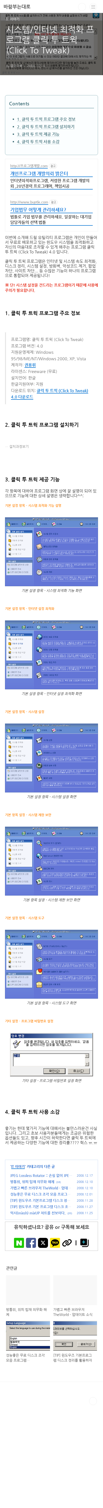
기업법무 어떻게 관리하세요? (38, 209)
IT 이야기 (18, 1166)
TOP (93, 1401)
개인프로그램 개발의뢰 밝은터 (39, 173)
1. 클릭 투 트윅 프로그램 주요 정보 (46, 119)
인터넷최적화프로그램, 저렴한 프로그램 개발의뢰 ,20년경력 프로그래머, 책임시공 (50, 183)
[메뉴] (93, 6)
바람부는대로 (17, 6)
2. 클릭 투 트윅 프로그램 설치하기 (45, 126)
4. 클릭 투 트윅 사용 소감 (38, 141)
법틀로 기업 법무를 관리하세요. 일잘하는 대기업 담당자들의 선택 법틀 (51, 219)
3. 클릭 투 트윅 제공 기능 (38, 134)
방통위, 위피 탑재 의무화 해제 (32, 1182)
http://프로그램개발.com (29, 166)
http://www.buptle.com (29, 202)
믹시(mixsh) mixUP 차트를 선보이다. (38, 1213)
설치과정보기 (19, 446)
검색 (82, 7)
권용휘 (30, 365)
